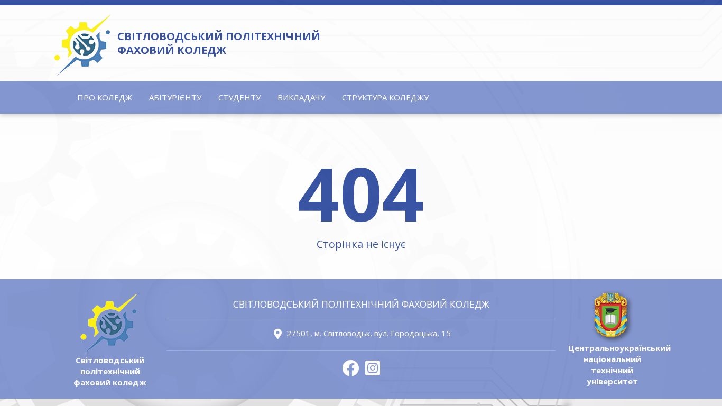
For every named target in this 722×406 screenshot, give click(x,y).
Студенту (239, 97)
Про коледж (104, 97)
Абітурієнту (175, 97)
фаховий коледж (218, 43)
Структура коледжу (385, 97)
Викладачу (301, 97)
